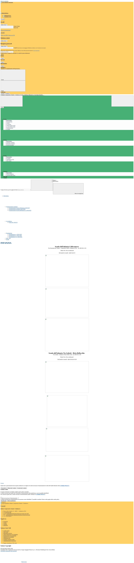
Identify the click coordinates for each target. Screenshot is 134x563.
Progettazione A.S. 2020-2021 (15, 237)
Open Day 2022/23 (13, 222)
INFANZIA (6, 196)
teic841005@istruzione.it (17, 513)
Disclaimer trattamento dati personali (9, 551)
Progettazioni (9, 233)
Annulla (2, 93)
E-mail (15, 47)
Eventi (7, 239)
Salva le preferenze (11, 500)
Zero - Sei (8, 238)
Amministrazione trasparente (9, 540)
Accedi (2, 19)
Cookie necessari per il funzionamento (9, 498)
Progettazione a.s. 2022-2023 (15, 234)
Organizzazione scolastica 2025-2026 (17, 209)
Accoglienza (9, 221)
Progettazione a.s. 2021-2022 (15, 235)
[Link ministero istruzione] (7, 2)
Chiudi (2, 58)
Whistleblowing (6, 538)
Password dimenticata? (6, 30)
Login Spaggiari (36, 50)
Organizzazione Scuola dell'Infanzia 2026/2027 (19, 208)
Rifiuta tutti (12, 488)
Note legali (5, 532)
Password (16, 27)
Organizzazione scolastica (12, 206)
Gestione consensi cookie (9, 539)
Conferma (7, 93)
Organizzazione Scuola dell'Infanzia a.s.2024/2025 (20, 210)
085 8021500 (8, 512)
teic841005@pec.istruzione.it (18, 515)
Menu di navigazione (78, 193)
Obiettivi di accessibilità (8, 537)
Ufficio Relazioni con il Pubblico (10, 534)
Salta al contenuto (4, 1)
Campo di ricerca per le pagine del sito (9, 189)
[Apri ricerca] (122, 101)
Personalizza (3, 488)
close (2, 107)
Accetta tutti (21, 488)
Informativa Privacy (7, 533)
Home (54, 180)
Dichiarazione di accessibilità (9, 535)
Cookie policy (6, 530)
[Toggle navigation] (12, 101)
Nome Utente (17, 26)
